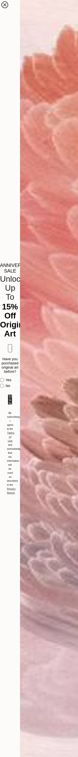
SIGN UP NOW (10, 400)
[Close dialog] (5, 5)
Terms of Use (10, 436)
